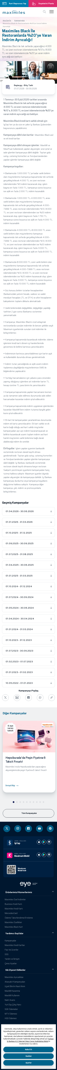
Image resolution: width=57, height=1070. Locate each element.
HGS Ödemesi (11, 1018)
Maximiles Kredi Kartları (15, 945)
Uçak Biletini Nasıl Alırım (15, 986)
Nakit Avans (10, 1000)
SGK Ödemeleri (11, 1009)
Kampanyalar (10, 940)
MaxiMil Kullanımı (12, 995)
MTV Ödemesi (11, 1014)
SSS (6, 954)
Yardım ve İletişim (12, 959)
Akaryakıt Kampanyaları (15, 982)
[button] (14, 12)
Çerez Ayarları (11, 963)
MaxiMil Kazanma (12, 991)
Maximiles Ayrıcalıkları (14, 977)
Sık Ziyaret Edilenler (15, 970)
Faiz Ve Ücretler (11, 950)
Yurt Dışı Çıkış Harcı (13, 1004)
